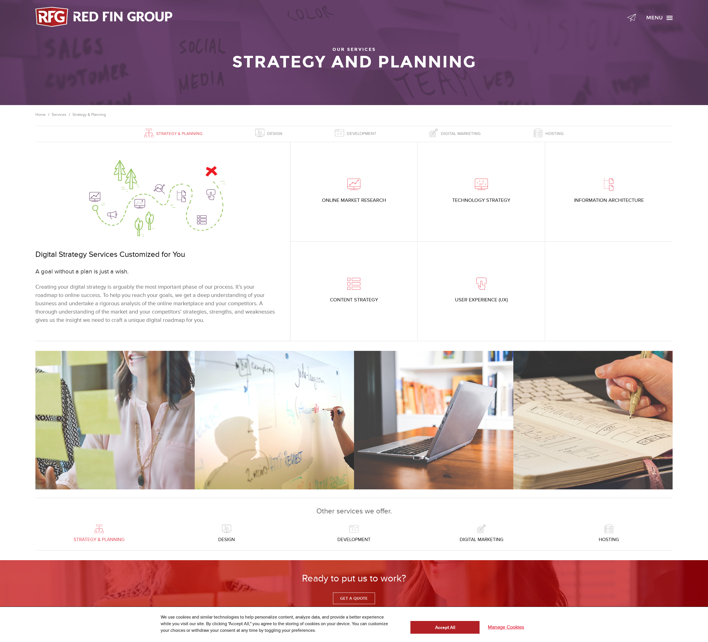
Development (361, 133)
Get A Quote (354, 598)
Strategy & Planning (179, 133)
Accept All (445, 627)
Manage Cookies (506, 627)
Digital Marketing (461, 133)
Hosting (554, 133)
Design (274, 133)
